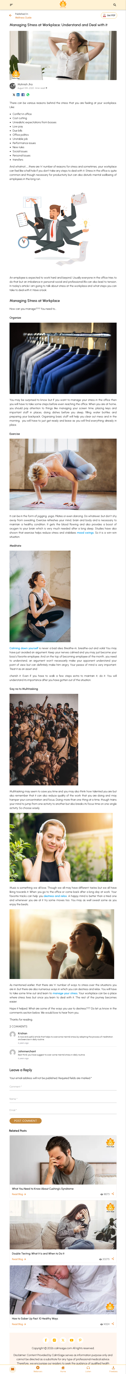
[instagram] (54, 1340)
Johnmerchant (27, 1051)
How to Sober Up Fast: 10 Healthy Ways (35, 1318)
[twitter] (63, 1340)
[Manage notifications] (118, 1367)
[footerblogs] (12, 1369)
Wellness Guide (23, 17)
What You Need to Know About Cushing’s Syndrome (43, 1188)
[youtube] (71, 1340)
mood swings (85, 532)
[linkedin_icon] (18, 95)
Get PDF (111, 15)
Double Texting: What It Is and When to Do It (38, 1253)
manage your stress (65, 993)
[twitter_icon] (14, 95)
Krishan (22, 1033)
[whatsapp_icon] (28, 95)
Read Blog (19, 1194)
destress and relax (55, 896)
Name (14, 1098)
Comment (16, 1086)
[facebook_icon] (23, 95)
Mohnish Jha (25, 84)
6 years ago (23, 1043)
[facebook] (46, 1340)
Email (13, 1110)
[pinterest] (80, 1340)
